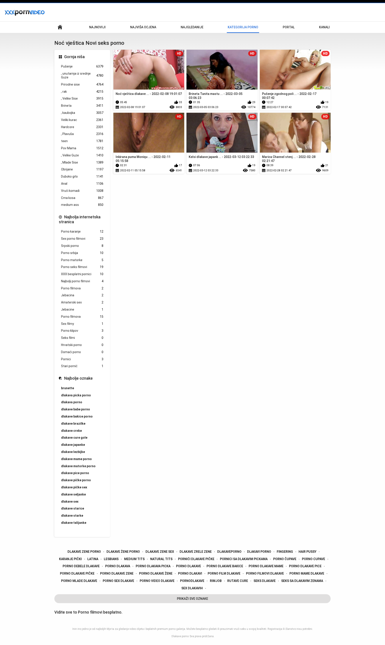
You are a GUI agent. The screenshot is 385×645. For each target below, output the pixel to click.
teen (82, 141)
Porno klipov (82, 330)
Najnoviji (97, 27)
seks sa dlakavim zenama (302, 581)
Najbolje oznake (78, 378)
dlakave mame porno (76, 459)
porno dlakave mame (266, 566)
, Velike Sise (82, 98)
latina (92, 559)
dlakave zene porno (84, 551)
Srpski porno (82, 246)
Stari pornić (82, 366)
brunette (67, 388)
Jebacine (82, 309)
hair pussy (307, 551)
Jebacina (82, 295)
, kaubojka (82, 113)
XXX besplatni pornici (82, 274)
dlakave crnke (71, 430)
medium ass (82, 205)
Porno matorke (82, 260)
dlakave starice (72, 508)
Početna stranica (60, 27)
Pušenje (82, 66)
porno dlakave (188, 566)
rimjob (216, 581)
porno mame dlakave (306, 573)
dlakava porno (71, 402)
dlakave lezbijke (73, 452)
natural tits (161, 559)
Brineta (82, 105)
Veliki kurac (82, 120)
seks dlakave (265, 581)
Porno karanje (82, 231)
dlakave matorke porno (78, 466)
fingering (285, 551)
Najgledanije (192, 27)
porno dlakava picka (153, 566)
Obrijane (82, 169)
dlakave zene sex (159, 551)
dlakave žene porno (123, 551)
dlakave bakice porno (77, 416)
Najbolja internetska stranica (79, 219)
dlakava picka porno (76, 395)
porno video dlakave (157, 581)
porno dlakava (117, 566)
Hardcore (82, 127)
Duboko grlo (82, 176)
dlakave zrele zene (196, 551)
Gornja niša (74, 56)
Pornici (82, 359)
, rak (82, 91)
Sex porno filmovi (82, 238)
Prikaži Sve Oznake (192, 598)
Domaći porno (82, 352)
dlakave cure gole (74, 437)
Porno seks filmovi (82, 267)
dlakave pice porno (75, 473)
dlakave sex (69, 501)
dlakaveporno (229, 551)
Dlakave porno (180, 636)
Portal (289, 27)
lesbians (111, 559)
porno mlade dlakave (79, 581)
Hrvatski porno (82, 345)
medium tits (134, 559)
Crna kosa (82, 198)
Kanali (324, 27)
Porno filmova (82, 288)
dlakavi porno (259, 551)
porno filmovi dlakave (265, 573)
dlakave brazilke (73, 423)
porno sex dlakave (118, 581)
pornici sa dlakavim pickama (244, 559)
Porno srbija (82, 253)
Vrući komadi (82, 190)
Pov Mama (82, 148)
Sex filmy (82, 324)
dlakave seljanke (73, 494)
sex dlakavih (192, 588)
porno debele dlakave (81, 566)
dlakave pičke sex (74, 487)
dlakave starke (72, 515)
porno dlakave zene (116, 573)
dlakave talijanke (73, 522)
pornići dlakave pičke (196, 559)
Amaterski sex (82, 302)
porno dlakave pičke (77, 573)
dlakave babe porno (75, 409)
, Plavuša (82, 134)
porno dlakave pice (305, 566)
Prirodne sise (82, 84)
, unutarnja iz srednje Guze (82, 75)
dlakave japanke (73, 444)
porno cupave (313, 559)
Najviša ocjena (143, 27)
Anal (82, 183)
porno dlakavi (190, 573)
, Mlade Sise (82, 162)
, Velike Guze (82, 155)
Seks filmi (82, 338)
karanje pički (70, 559)
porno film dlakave (224, 573)
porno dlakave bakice (225, 566)
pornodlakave (192, 581)
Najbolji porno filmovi (82, 281)
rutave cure (237, 581)
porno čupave (284, 559)
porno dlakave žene (155, 573)
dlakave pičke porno (76, 480)
